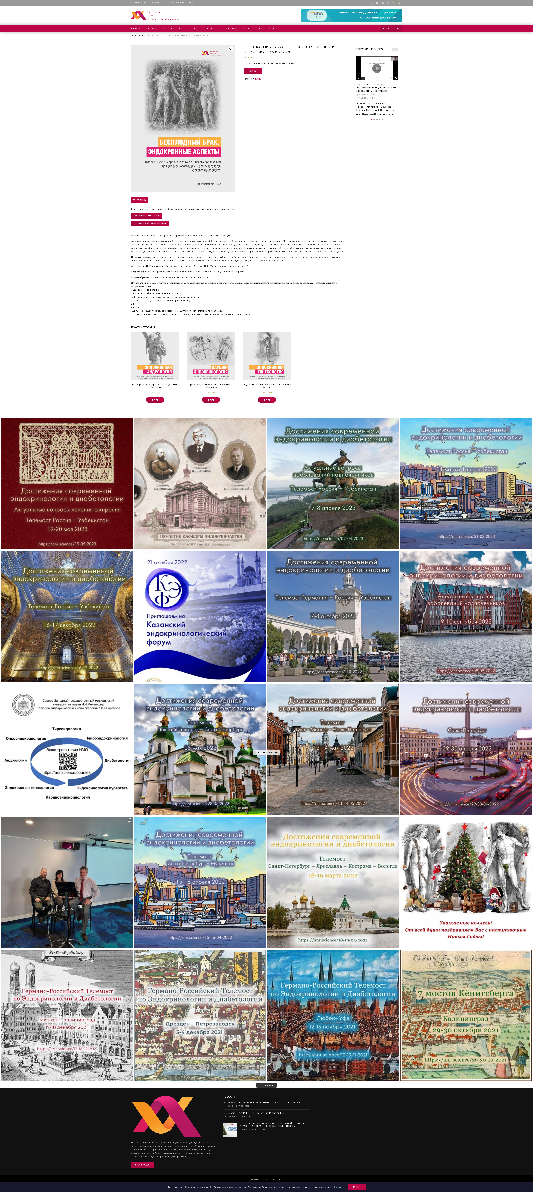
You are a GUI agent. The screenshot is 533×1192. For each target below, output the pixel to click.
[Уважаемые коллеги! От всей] (466, 882)
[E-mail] (382, 3)
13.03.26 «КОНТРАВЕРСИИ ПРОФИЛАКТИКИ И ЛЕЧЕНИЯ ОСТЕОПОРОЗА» (261, 1102)
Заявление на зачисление (146, 290)
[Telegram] (377, 3)
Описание (139, 200)
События (191, 28)
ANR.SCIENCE (363, 98)
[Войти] (399, 3)
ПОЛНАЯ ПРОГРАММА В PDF (146, 216)
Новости (175, 28)
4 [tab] (379, 119)
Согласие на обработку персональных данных (156, 293)
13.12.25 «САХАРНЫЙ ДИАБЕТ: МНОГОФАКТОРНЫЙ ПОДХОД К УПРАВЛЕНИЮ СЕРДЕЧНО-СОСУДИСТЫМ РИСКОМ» (272, 1124)
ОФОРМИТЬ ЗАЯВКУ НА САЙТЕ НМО (150, 223)
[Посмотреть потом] (388, 3)
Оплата (272, 28)
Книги (245, 28)
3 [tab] (377, 119)
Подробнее (339, 1187)
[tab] (139, 200)
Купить (252, 71)
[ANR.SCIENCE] (155, 15)
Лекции (230, 28)
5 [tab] (382, 119)
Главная (136, 28)
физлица (187, 297)
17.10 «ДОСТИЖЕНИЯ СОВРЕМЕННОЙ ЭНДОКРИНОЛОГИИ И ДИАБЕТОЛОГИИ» (171, 3)
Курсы (259, 28)
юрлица (200, 297)
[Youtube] (371, 3)
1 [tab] (371, 119)
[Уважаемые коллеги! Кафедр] (67, 749)
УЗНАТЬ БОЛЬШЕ (142, 1165)
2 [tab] (374, 119)
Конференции (211, 28)
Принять (356, 1187)
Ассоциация (154, 28)
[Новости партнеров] (200, 616)
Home (133, 35)
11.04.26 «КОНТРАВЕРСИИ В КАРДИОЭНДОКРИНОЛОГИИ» (253, 1113)
